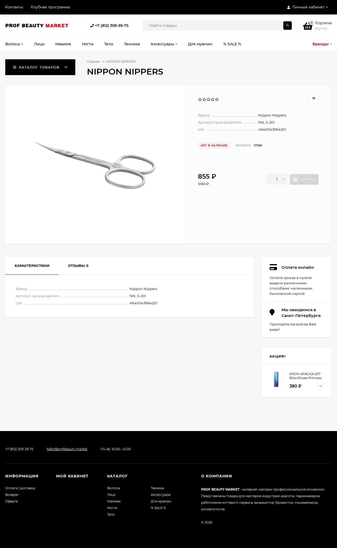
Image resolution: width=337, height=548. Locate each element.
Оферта (11, 501)
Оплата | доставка (20, 488)
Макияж (114, 501)
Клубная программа (50, 7)
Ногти (112, 508)
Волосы (113, 488)
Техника (157, 488)
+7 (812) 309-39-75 (111, 25)
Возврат (12, 495)
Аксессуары (161, 495)
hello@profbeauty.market (67, 449)
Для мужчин (161, 501)
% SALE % (158, 508)
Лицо (111, 495)
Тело (111, 514)
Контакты (14, 7)
